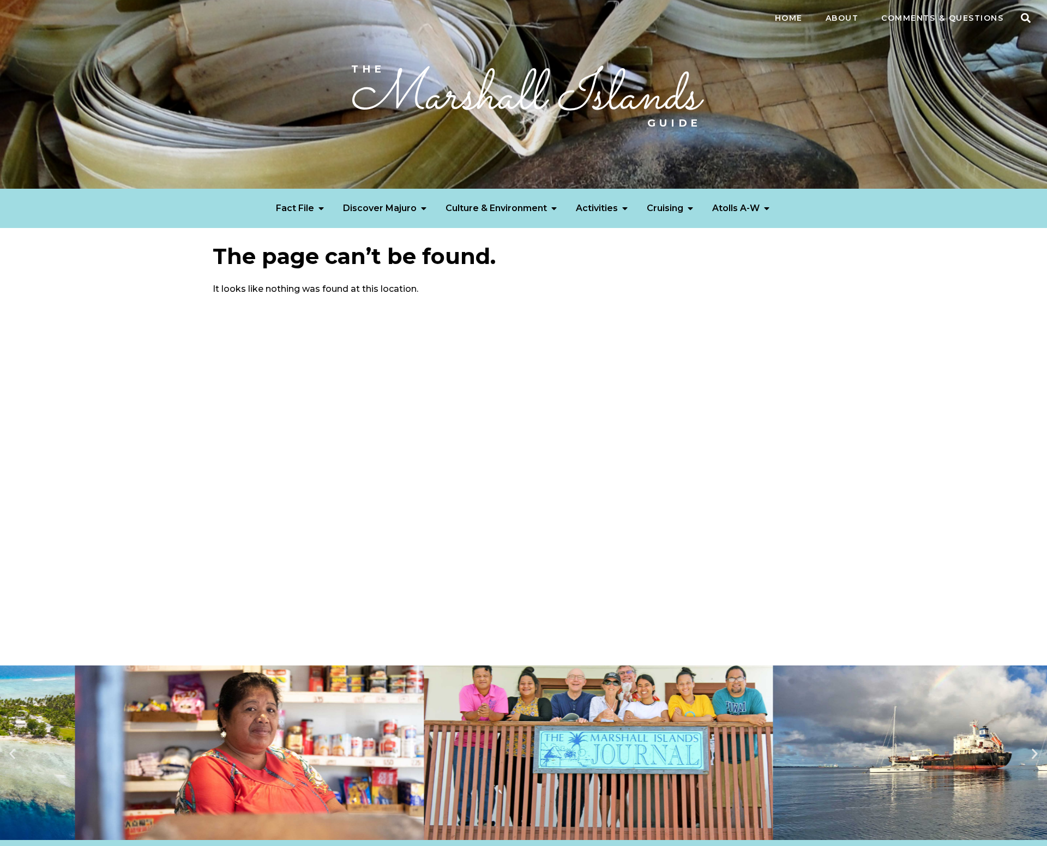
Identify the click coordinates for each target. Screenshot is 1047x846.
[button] (1026, 18)
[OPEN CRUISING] (690, 208)
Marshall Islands (524, 97)
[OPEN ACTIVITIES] (625, 208)
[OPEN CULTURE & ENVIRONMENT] (554, 208)
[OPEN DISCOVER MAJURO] (423, 208)
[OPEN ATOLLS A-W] (766, 208)
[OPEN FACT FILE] (321, 208)
